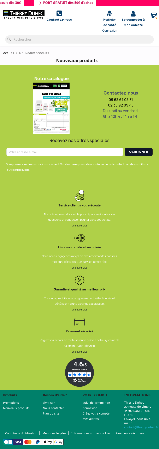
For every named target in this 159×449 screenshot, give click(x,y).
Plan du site (51, 413)
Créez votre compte (96, 413)
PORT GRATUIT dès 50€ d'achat (62, 3)
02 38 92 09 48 (121, 105)
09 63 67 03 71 (121, 99)
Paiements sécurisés (130, 433)
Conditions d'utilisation (21, 433)
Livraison (49, 403)
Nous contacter (53, 408)
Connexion (90, 408)
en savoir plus (79, 225)
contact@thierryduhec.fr (141, 427)
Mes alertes (91, 419)
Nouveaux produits (16, 408)
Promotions (11, 403)
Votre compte (95, 395)
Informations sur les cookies (91, 433)
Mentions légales (54, 433)
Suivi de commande (96, 403)
